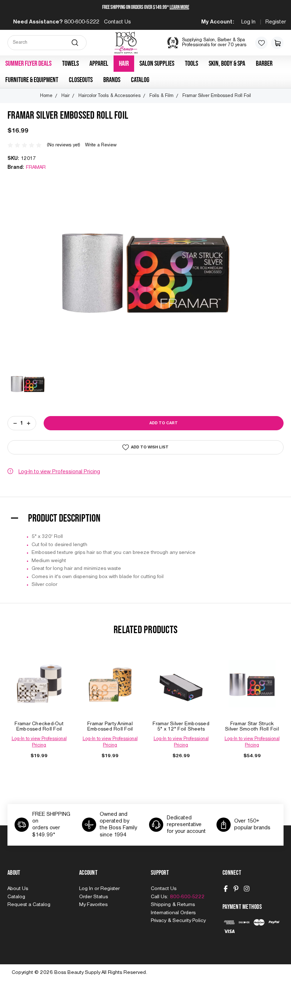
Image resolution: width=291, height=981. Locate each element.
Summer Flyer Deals (28, 63)
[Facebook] (226, 888)
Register (275, 22)
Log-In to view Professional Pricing (59, 471)
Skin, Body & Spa (227, 63)
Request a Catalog (28, 904)
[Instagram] (246, 888)
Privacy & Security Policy (178, 920)
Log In (248, 22)
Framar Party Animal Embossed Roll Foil (110, 726)
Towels (70, 63)
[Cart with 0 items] (277, 43)
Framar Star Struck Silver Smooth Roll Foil (252, 726)
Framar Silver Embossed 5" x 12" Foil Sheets (181, 726)
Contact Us (117, 22)
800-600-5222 (81, 22)
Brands (111, 80)
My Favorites (93, 904)
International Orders (173, 913)
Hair (124, 63)
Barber (264, 63)
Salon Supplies (156, 63)
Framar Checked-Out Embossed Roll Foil (39, 726)
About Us (17, 888)
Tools (191, 63)
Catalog (140, 80)
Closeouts (81, 80)
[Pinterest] (236, 888)
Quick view (39, 676)
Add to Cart (39, 690)
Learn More (179, 7)
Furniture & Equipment (31, 80)
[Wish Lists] (261, 43)
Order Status (93, 897)
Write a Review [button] (100, 145)
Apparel (98, 63)
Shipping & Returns (173, 904)
